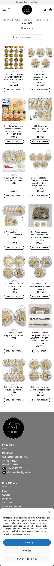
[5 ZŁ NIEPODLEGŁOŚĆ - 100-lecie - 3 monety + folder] (14, 161)
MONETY (28, 20)
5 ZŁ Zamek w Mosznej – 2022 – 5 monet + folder (13, 234)
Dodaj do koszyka (14, 90)
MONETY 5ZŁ (42, 20)
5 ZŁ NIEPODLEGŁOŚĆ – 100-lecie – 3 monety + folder (14, 180)
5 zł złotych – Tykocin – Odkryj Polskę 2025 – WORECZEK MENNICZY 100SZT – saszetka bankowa (40, 337)
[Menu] (4, 9)
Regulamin (7, 502)
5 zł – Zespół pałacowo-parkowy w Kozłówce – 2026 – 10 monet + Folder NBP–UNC (14, 130)
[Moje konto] (45, 9)
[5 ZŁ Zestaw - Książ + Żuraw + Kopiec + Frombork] (14, 267)
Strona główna (11, 20)
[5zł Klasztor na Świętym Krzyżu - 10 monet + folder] (14, 370)
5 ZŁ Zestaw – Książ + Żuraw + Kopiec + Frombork (14, 286)
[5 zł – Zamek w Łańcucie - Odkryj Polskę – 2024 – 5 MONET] (40, 57)
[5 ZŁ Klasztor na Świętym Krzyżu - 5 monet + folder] (40, 109)
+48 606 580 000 (14, 468)
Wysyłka (6, 495)
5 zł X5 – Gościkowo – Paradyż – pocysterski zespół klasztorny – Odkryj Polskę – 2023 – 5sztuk (40, 183)
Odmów (27, 550)
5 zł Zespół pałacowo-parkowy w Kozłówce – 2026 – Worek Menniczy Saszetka (40, 236)
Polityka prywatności (12, 506)
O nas (4, 491)
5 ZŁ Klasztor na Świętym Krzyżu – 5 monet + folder (40, 128)
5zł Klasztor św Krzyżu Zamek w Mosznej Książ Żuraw (40, 389)
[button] (49, 512)
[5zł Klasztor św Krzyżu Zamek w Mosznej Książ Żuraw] (40, 370)
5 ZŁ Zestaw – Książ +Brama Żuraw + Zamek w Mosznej (40, 286)
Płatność (6, 498)
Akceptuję (27, 542)
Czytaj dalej (40, 351)
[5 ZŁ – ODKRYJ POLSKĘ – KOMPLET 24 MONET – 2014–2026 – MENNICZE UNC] (14, 57)
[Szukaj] (9, 10)
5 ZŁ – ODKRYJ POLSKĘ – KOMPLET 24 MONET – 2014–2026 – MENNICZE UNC (14, 78)
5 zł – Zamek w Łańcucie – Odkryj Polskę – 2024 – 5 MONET (40, 78)
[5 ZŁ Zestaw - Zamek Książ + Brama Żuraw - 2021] (14, 316)
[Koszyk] (50, 9)
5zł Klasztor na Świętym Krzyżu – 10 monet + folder (14, 389)
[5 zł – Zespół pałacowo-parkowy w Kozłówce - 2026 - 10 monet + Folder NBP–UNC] (14, 109)
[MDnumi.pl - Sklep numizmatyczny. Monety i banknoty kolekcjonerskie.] (27, 9)
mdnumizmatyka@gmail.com (19, 472)
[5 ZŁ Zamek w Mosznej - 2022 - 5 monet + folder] (14, 215)
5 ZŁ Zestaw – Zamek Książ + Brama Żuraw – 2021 (13, 335)
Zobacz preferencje (27, 559)
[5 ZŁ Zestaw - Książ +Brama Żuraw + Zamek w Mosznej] (40, 267)
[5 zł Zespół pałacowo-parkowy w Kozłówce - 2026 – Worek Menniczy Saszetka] (40, 215)
